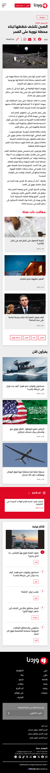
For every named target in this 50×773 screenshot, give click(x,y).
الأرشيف (20, 697)
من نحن (44, 726)
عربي (28, 5)
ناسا (34, 338)
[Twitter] (34, 39)
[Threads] (27, 756)
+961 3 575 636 (41, 752)
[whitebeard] (32, 769)
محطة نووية (16, 338)
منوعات (42, 17)
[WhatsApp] (31, 756)
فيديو (21, 679)
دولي (45, 675)
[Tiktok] (23, 756)
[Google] (20, 756)
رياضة (45, 688)
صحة (45, 684)
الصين (42, 338)
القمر (26, 338)
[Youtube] (35, 756)
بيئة (22, 675)
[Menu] (4, 6)
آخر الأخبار (19, 688)
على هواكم (18, 693)
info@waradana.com (24, 752)
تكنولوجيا (19, 670)
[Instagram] (46, 756)
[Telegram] (15, 756)
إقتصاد (44, 679)
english (19, 5)
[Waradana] (37, 664)
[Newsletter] (9, 713)
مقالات (20, 684)
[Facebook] (39, 39)
